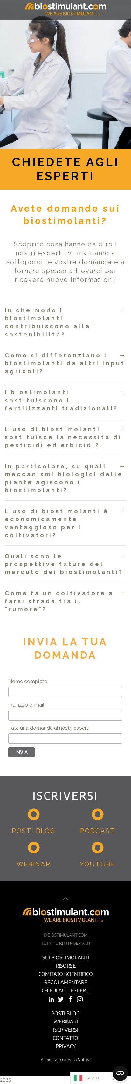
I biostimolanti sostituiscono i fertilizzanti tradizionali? (61, 400)
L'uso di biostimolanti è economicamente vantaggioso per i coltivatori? (57, 523)
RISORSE (66, 966)
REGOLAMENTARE (65, 982)
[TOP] (65, 899)
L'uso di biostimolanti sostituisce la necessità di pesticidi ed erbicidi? (63, 437)
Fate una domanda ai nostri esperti (48, 728)
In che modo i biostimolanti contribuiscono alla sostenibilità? (48, 322)
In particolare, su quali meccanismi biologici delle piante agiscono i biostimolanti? (64, 478)
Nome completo (27, 681)
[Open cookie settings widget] (120, 1073)
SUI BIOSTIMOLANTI (65, 957)
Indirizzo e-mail (26, 705)
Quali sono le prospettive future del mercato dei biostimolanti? (64, 564)
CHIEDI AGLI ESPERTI (66, 990)
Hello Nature (79, 1059)
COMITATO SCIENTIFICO (65, 974)
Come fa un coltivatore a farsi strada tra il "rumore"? (59, 601)
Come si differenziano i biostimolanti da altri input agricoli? (65, 363)
